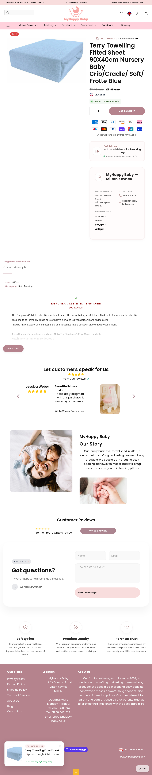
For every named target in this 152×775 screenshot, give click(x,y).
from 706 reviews (74, 379)
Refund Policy (16, 684)
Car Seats (107, 25)
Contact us (14, 711)
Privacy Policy (16, 679)
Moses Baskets (27, 25)
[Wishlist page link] (121, 13)
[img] (76, 374)
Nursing (125, 25)
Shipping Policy (17, 690)
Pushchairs (87, 25)
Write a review (98, 530)
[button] (8, 25)
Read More (13, 348)
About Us (13, 700)
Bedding (48, 25)
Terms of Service (18, 695)
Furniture (67, 25)
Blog (10, 706)
